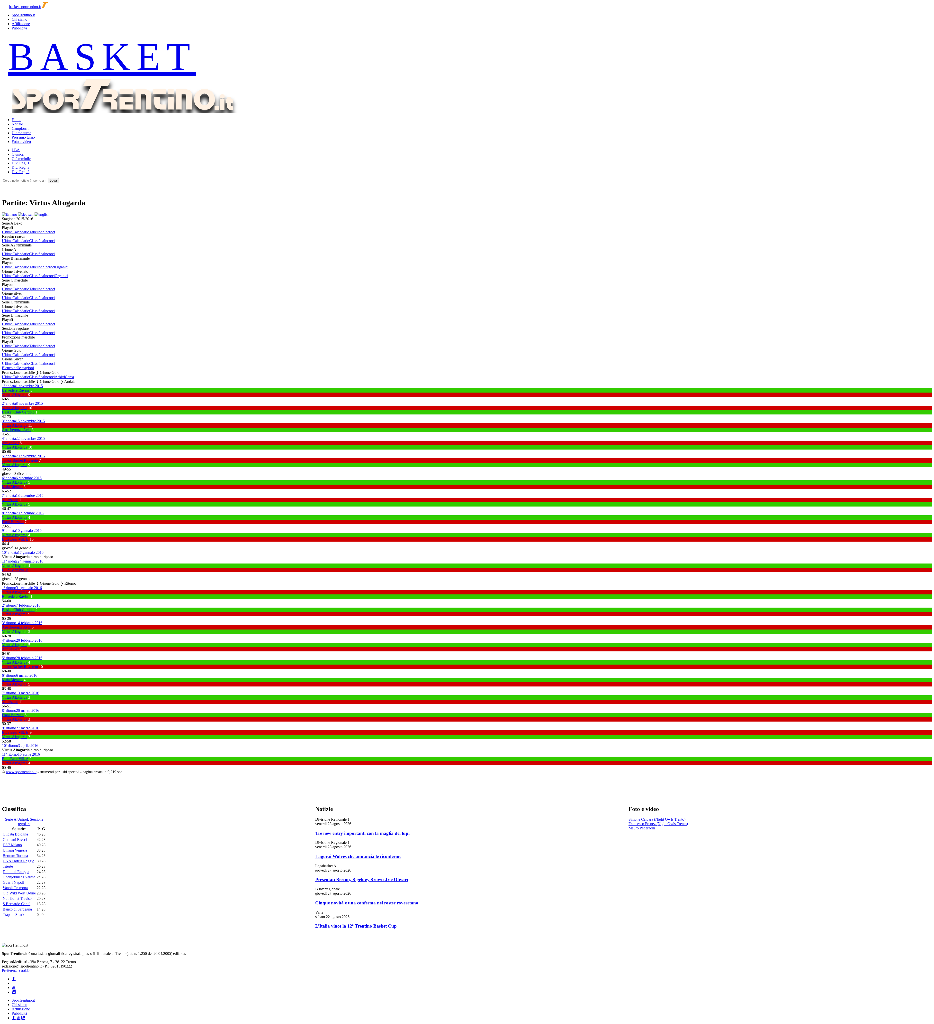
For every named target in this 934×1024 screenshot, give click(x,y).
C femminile (21, 159)
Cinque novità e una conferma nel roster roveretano (366, 902)
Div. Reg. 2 (20, 167)
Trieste (8, 866)
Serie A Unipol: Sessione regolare (24, 821)
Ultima (7, 232)
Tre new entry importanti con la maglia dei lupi (362, 833)
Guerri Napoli (13, 882)
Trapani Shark (13, 914)
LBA (16, 150)
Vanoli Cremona (15, 888)
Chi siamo (19, 19)
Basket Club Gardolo (18, 412)
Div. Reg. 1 (20, 163)
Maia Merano (12, 487)
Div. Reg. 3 (20, 172)
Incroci (49, 232)
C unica (18, 154)
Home (16, 120)
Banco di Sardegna (17, 909)
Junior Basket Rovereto (20, 460)
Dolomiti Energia (16, 872)
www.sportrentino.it (21, 772)
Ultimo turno (21, 133)
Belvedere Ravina (15, 390)
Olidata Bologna (15, 834)
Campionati (20, 128)
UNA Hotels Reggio (18, 861)
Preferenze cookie (15, 970)
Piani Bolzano (13, 522)
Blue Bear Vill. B (15, 539)
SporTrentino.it (23, 15)
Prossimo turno (23, 137)
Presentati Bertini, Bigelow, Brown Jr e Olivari (361, 879)
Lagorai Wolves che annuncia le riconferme (358, 856)
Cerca (69, 377)
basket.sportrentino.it (25, 7)
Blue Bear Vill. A (15, 570)
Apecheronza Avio (16, 430)
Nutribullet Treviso (17, 898)
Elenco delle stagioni (18, 368)
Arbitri (60, 377)
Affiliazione (21, 24)
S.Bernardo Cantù (16, 904)
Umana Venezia (15, 850)
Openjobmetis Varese (19, 877)
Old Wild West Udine (19, 893)
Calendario (20, 232)
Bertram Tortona (15, 856)
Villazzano (10, 500)
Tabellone (36, 232)
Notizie (17, 124)
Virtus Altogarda (14, 395)
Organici (61, 267)
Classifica (36, 241)
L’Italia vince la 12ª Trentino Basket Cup (356, 926)
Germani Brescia (15, 839)
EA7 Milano (12, 845)
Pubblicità (19, 28)
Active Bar (10, 443)
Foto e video (21, 142)
